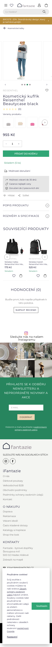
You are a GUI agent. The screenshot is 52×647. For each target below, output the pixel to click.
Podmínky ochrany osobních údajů (23, 494)
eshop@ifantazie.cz (20, 567)
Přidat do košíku (26, 153)
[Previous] (7, 257)
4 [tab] (30, 84)
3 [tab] (27, 84)
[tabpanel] (22, 60)
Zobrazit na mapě (13, 559)
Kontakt (7, 499)
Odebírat (26, 417)
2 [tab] (24, 84)
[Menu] (6, 5)
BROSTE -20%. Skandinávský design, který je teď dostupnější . (24, 20)
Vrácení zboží (10, 520)
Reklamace (9, 516)
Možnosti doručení (19, 171)
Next (47, 85)
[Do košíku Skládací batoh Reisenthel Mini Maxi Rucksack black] (45, 275)
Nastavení (12, 637)
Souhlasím (41, 606)
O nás (6, 476)
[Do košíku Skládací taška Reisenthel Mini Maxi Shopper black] (20, 275)
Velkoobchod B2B (13, 485)
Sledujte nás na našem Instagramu (26, 338)
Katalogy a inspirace (14, 530)
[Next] (45, 122)
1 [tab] (22, 84)
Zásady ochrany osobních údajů (17, 591)
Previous (5, 85)
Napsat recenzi (26, 310)
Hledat (45, 11)
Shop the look (11, 534)
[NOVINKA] (20, 122)
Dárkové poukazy (13, 480)
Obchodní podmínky (15, 490)
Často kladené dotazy (15, 525)
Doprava (7, 511)
